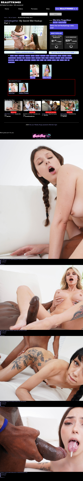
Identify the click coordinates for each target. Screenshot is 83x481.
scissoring (33, 60)
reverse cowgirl (27, 60)
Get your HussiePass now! (41, 138)
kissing (43, 58)
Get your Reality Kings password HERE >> (63, 53)
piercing (62, 58)
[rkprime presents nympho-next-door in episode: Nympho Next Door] (13, 105)
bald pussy (27, 55)
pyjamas (16, 60)
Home (7, 9)
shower (41, 60)
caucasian (64, 55)
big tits (47, 55)
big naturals (42, 55)
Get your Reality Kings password (38, 125)
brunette (59, 55)
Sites (48, 9)
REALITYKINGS (11, 2)
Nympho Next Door (9, 100)
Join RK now (32, 112)
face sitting (19, 58)
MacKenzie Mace (64, 113)
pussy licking (11, 60)
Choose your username (51, 112)
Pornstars (34, 9)
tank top (54, 60)
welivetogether (11, 20)
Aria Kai (55, 22)
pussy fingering (68, 58)
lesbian (47, 58)
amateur (12, 55)
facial (23, 58)
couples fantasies (12, 58)
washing (62, 60)
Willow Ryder (7, 113)
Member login (53, 125)
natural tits (57, 58)
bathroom (37, 55)
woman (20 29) (11, 62)
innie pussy (38, 58)
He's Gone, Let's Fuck (29, 100)
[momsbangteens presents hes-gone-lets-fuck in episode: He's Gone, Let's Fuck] (32, 105)
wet (68, 60)
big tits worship (53, 55)
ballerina (32, 55)
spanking (49, 60)
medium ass (52, 58)
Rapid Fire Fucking (47, 100)
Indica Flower (62, 22)
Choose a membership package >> (25, 52)
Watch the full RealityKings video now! (62, 26)
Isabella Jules (45, 113)
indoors (33, 58)
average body (21, 55)
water (66, 60)
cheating (69, 55)
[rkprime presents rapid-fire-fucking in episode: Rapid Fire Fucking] (51, 105)
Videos (20, 9)
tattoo (58, 60)
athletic (16, 55)
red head (21, 60)
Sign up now (13, 112)
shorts (38, 60)
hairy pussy (28, 58)
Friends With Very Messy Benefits (69, 100)
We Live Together (12, 17)
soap (45, 60)
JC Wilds (12, 113)
